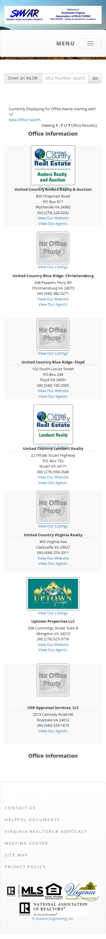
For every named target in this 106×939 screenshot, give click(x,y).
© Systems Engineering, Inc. (53, 918)
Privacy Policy (25, 866)
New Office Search (25, 119)
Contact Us (20, 807)
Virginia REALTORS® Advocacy (46, 831)
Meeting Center (26, 843)
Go (95, 78)
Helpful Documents (32, 819)
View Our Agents (53, 223)
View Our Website (53, 218)
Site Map (16, 855)
